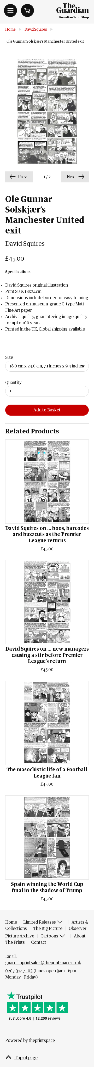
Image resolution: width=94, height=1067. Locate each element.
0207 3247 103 (19, 971)
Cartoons (49, 936)
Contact (38, 942)
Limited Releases (40, 922)
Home (10, 29)
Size (9, 357)
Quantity (13, 383)
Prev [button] (22, 177)
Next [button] (72, 177)
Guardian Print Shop (74, 17)
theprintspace (42, 1040)
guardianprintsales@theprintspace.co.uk (43, 963)
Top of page (26, 1058)
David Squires (36, 29)
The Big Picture (47, 928)
